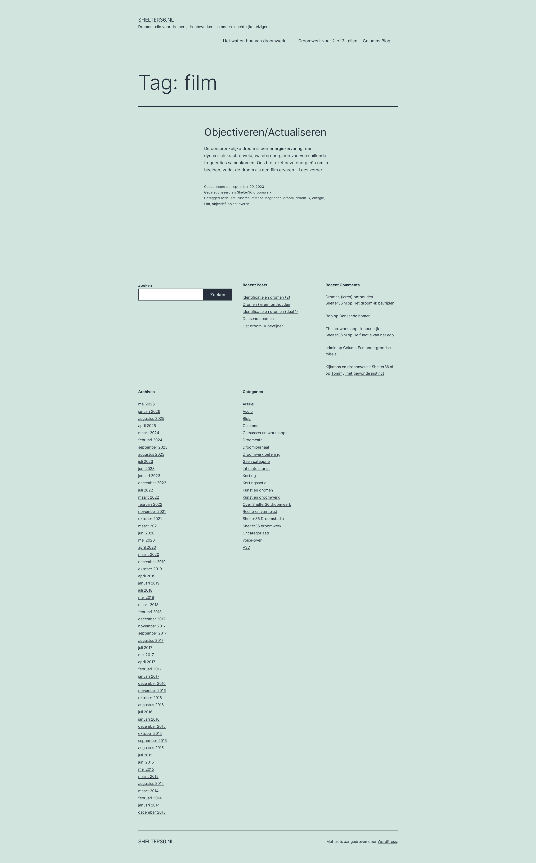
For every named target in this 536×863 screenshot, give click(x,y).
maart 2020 (148, 554)
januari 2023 (149, 475)
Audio (248, 411)
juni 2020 (146, 533)
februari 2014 (150, 798)
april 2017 (146, 662)
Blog (247, 418)
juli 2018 (145, 590)
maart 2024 (148, 433)
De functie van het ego (373, 335)
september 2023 (153, 447)
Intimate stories (256, 468)
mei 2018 (146, 597)
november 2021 (152, 511)
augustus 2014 (151, 783)
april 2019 (146, 576)
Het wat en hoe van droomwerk (254, 40)
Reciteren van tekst (260, 511)
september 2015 (152, 740)
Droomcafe (253, 440)
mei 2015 (146, 769)
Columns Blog (376, 40)
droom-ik (303, 198)
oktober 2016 (150, 697)
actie (225, 198)
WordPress (387, 841)
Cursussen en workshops (265, 433)
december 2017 (151, 619)
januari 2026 (149, 411)
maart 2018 (148, 604)
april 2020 (147, 547)
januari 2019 (149, 583)
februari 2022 (150, 504)
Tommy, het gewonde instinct (357, 373)
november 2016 (152, 690)
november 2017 (152, 626)
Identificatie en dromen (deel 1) (270, 311)
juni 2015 (146, 762)
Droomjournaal (256, 447)
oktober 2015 (150, 733)
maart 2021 (148, 526)
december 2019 (152, 562)
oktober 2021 (150, 518)
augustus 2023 (151, 454)
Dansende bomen (258, 318)
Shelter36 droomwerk (254, 192)
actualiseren (240, 198)
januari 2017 (148, 676)
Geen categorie (256, 461)
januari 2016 (149, 719)
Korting (249, 475)
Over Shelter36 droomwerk (267, 504)
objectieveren (238, 204)
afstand (257, 198)
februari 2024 (150, 440)
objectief (219, 204)
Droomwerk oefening (261, 454)
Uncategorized (256, 533)
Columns (250, 425)
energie (318, 198)
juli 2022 (145, 490)
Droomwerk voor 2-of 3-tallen (327, 40)
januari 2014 (149, 805)
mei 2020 (146, 540)
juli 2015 (145, 755)
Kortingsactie (254, 483)
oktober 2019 (150, 569)
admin (331, 348)
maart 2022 (148, 497)
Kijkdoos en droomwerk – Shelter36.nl (359, 367)
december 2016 (152, 683)
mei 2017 (146, 655)
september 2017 (152, 633)
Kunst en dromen (258, 490)
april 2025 (147, 425)
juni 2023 (146, 468)
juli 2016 (145, 712)
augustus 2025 (151, 418)
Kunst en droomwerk (261, 497)
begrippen (273, 198)
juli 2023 (145, 461)
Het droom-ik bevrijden (263, 326)
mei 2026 (146, 404)
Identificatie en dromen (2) (266, 297)
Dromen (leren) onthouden (266, 304)
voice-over (252, 540)
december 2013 (152, 812)
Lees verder (310, 169)
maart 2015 (148, 776)
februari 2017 (149, 669)
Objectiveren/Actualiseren (265, 132)
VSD (246, 547)
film (207, 204)
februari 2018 (150, 612)
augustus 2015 (151, 748)
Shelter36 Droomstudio (263, 518)
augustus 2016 (151, 705)
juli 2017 (145, 647)
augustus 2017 (151, 640)
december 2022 (152, 483)
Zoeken (145, 285)
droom (288, 198)
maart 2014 (148, 791)
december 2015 (152, 726)
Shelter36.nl (156, 20)
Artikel (248, 404)
